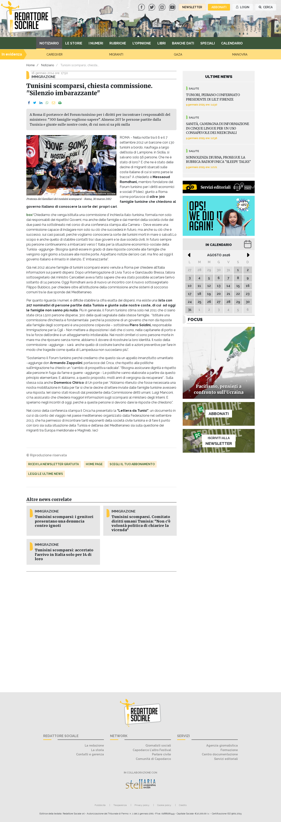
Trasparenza (120, 805)
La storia (97, 750)
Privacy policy (142, 805)
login (244, 7)
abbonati (218, 7)
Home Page (94, 464)
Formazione (229, 750)
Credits (183, 805)
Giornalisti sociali (158, 745)
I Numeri (96, 43)
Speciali (207, 43)
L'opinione (141, 43)
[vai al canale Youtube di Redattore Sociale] (172, 7)
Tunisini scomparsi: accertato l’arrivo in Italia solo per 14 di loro (64, 554)
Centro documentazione (220, 754)
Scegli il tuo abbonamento (132, 464)
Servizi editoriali (226, 759)
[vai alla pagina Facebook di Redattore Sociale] (142, 7)
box (29, 215)
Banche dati (183, 43)
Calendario (232, 43)
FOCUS (195, 319)
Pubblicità (100, 805)
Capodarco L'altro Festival (152, 750)
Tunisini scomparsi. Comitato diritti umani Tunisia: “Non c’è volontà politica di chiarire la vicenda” (141, 523)
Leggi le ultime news (45, 473)
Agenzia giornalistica (222, 745)
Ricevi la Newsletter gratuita (53, 464)
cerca (267, 7)
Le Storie (73, 43)
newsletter (192, 7)
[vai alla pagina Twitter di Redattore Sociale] (152, 7)
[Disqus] (101, 629)
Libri (161, 43)
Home (30, 65)
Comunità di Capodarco (153, 759)
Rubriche (117, 43)
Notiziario (49, 43)
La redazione (94, 745)
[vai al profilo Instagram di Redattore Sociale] (162, 7)
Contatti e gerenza (90, 754)
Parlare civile (161, 754)
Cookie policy (164, 805)
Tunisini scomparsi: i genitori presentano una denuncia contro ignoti (64, 521)
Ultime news (218, 76)
